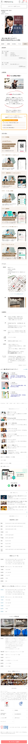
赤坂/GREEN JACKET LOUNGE (16, 645)
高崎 (6, 581)
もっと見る (25, 369)
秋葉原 (18, 560)
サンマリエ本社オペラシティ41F (11, 644)
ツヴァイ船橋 (17, 654)
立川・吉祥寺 (7, 562)
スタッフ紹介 (3, 460)
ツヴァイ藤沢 (21, 651)
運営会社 (2, 710)
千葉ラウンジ (7, 654)
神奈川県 (9, 523)
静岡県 (9, 529)
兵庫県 (12, 526)
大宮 (6, 572)
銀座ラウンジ (16, 638)
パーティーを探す (15, 741)
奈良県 (18, 526)
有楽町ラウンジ (24, 640)
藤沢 (19, 566)
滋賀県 (15, 526)
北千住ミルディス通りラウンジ (18, 642)
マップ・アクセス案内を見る (16, 293)
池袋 (9, 560)
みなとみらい (9, 566)
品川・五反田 (12, 560)
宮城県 (9, 534)
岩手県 (6, 534)
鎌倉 (21, 566)
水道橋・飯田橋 (17, 563)
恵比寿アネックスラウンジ (18, 641)
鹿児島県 (21, 549)
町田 (11, 562)
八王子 (6, 563)
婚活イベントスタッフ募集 (6, 463)
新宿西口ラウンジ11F (9, 638)
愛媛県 (9, 546)
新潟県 (6, 537)
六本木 (6, 560)
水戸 (9, 575)
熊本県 (12, 549)
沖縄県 (24, 549)
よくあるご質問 (3, 717)
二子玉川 (14, 562)
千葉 (6, 569)
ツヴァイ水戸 (15, 660)
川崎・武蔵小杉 (15, 566)
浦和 (10, 572)
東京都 (6, 523)
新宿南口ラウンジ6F (9, 641)
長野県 (12, 537)
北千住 (21, 560)
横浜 (6, 566)
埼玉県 (16, 523)
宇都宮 (6, 578)
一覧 (26, 512)
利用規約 (16, 710)
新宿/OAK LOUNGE (9, 642)
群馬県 (24, 523)
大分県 (15, 549)
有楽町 (8, 559)
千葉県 (13, 523)
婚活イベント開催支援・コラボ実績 (8, 457)
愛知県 (6, 529)
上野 (16, 560)
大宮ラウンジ (7, 657)
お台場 (23, 562)
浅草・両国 (22, 563)
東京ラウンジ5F (22, 638)
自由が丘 (19, 562)
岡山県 (6, 543)
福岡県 (6, 549)
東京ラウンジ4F (18, 640)
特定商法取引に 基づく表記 (3, 714)
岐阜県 (12, 529)
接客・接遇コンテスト (5, 466)
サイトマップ (3, 721)
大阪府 (6, 526)
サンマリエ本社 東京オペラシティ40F (12, 648)
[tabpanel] (14, 25)
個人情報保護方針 (18, 714)
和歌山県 (21, 526)
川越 (8, 572)
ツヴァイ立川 (20, 644)
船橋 (9, 569)
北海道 (6, 532)
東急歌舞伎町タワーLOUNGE (10, 647)
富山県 (6, 540)
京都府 (9, 526)
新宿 (6, 559)
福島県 (12, 534)
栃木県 (21, 523)
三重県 (15, 529)
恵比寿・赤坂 (22, 559)
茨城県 (18, 523)
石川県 (9, 540)
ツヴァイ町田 (7, 645)
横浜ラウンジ (7, 651)
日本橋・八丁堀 (11, 563)
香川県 (6, 546)
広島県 (9, 543)
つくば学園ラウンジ (9, 660)
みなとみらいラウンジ (15, 651)
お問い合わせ (17, 717)
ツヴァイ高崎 (7, 666)
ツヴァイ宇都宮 (8, 663)
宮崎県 (18, 549)
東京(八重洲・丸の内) (16, 559)
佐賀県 (9, 549)
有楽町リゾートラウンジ (9, 640)
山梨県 (9, 537)
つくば (6, 575)
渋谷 (17, 562)
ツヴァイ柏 (13, 654)
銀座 (11, 559)
